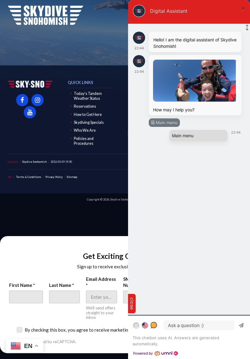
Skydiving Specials (89, 122)
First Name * (22, 285)
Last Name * (61, 285)
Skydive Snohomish (45, 15)
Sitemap (72, 177)
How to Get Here (88, 114)
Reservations (85, 106)
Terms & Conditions (28, 177)
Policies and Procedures (84, 141)
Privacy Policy (54, 177)
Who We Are (85, 130)
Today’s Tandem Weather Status (88, 96)
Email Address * (101, 282)
